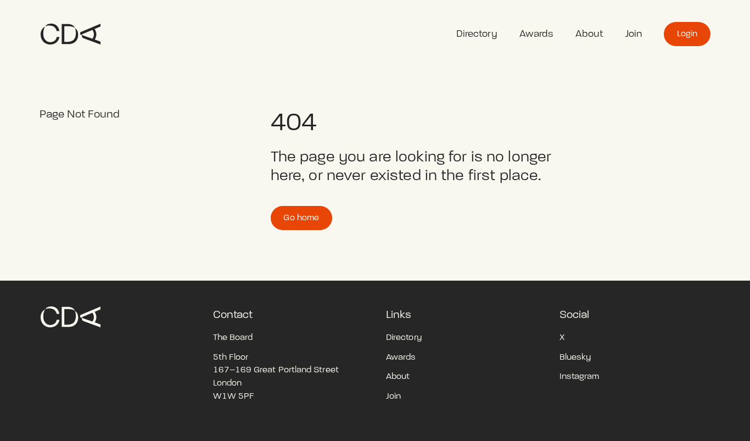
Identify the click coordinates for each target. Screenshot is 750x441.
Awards (536, 34)
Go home (301, 217)
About (589, 34)
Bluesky (575, 357)
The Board (233, 337)
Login (687, 33)
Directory (476, 34)
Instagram (579, 376)
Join (633, 34)
